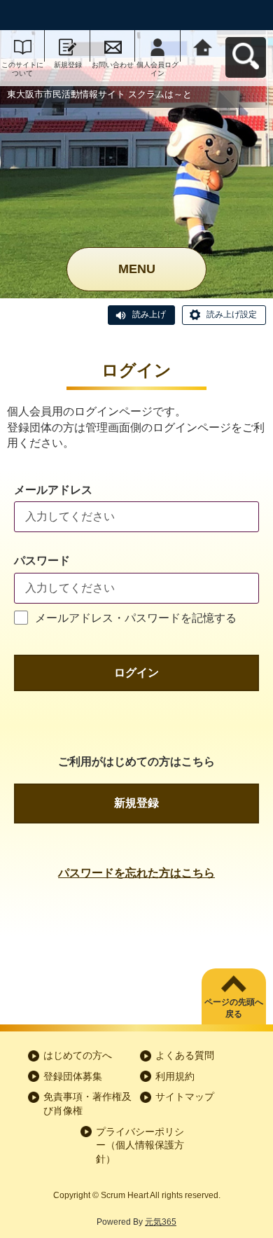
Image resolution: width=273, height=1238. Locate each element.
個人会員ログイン (157, 69)
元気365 (160, 1222)
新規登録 (68, 65)
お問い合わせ (113, 65)
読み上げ (149, 314)
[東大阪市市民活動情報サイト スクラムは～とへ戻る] (203, 46)
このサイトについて (22, 69)
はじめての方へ (77, 1055)
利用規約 (175, 1076)
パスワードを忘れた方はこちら (136, 873)
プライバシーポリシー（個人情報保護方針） (140, 1145)
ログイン (136, 673)
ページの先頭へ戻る (233, 1008)
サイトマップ (184, 1096)
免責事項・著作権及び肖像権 (87, 1103)
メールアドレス (53, 490)
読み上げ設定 (231, 314)
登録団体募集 (72, 1076)
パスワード (42, 560)
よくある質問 (184, 1055)
